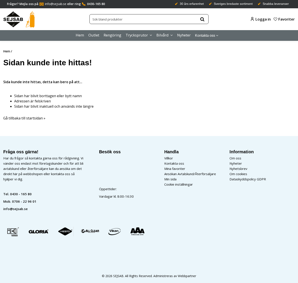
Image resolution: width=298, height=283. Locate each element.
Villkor (168, 158)
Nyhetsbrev (238, 168)
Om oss (235, 158)
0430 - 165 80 (21, 194)
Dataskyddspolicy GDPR (247, 179)
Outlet (93, 35)
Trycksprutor (137, 35)
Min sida (170, 179)
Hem (80, 35)
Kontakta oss (205, 35)
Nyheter (184, 35)
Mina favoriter (174, 168)
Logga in (263, 19)
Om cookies (238, 174)
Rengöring (112, 35)
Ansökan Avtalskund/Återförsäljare (190, 174)
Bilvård (162, 35)
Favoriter (286, 19)
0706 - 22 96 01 (24, 201)
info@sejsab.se (55, 4)
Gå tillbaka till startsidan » (24, 118)
